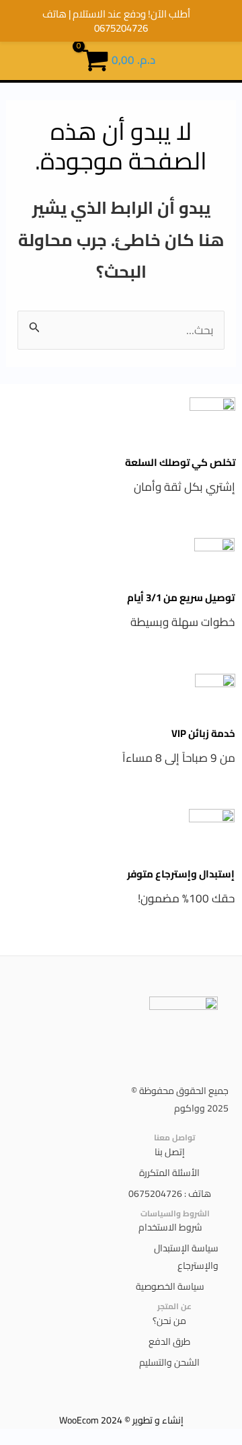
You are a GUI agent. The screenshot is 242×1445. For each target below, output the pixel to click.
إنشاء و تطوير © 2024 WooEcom (121, 1420)
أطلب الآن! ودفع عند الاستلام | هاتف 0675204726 (116, 21)
